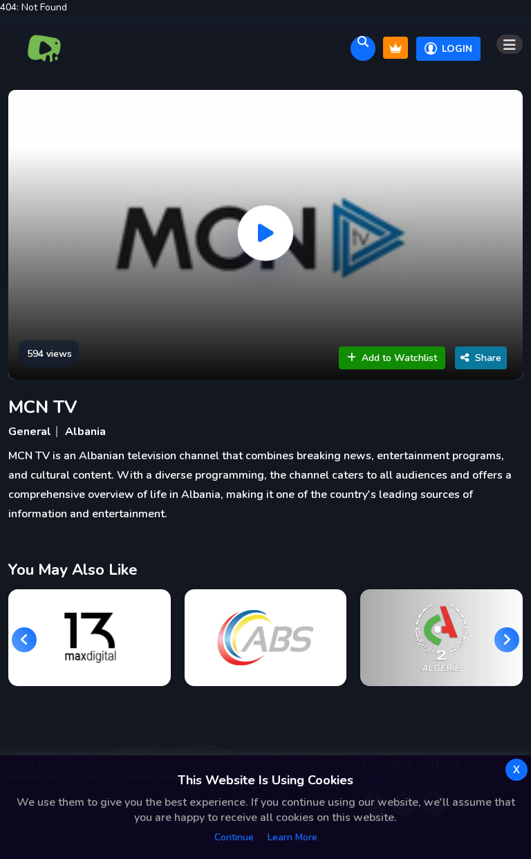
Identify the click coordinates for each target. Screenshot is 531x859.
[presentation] (24, 639)
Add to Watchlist (399, 357)
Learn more (292, 837)
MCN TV (42, 407)
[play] (265, 233)
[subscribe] (395, 48)
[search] (363, 48)
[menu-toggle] (509, 44)
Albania (85, 431)
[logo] (44, 48)
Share (488, 357)
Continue (234, 837)
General (29, 431)
